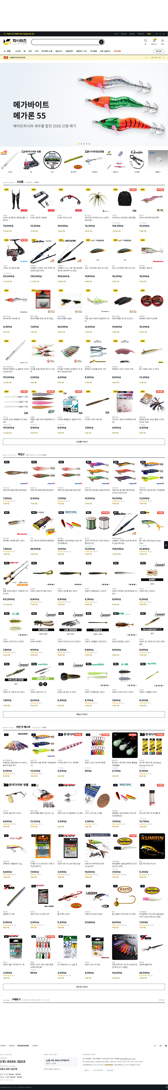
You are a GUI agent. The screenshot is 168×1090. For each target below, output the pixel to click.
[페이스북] (160, 34)
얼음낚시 (59, 51)
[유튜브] (163, 34)
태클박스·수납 (81, 51)
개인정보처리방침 (23, 1046)
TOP (166, 1087)
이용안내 (11, 1046)
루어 (36, 51)
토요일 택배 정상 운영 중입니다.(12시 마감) (24, 58)
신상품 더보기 (84, 442)
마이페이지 (140, 34)
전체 (8, 51)
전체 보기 (162, 1000)
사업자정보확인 (108, 1065)
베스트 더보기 (84, 987)
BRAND (159, 51)
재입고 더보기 (84, 714)
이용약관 (3, 1046)
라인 (30, 51)
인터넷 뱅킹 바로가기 (52, 1069)
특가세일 (117, 51)
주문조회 (132, 34)
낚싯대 (17, 51)
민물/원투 (69, 51)
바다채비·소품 (47, 51)
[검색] (101, 42)
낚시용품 (93, 51)
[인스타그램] (157, 34)
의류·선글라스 (105, 51)
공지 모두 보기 (156, 58)
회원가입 (123, 34)
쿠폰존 (149, 34)
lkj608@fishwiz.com (127, 1059)
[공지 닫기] (163, 58)
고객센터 (35, 1046)
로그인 (116, 34)
